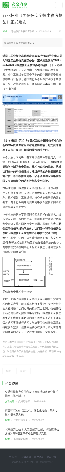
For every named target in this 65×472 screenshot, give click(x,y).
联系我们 (26, 457)
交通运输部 (24, 401)
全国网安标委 (21, 439)
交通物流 (9, 401)
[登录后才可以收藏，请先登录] (60, 31)
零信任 (23, 370)
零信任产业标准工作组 (22, 31)
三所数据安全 (21, 420)
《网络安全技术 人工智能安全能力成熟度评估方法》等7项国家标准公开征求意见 (32, 431)
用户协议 (39, 457)
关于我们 (13, 457)
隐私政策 (51, 457)
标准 (4, 31)
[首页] (15, 4)
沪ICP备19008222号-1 (42, 462)
